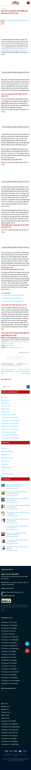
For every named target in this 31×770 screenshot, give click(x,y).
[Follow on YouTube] (20, 606)
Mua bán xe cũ (5, 400)
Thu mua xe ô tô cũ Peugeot (9, 677)
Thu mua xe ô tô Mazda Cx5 (9, 645)
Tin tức (3, 8)
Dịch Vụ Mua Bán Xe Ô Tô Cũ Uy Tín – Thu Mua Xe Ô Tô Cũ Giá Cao (17, 485)
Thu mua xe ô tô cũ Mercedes (10, 648)
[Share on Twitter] (14, 358)
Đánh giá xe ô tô (6, 454)
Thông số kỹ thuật (6, 467)
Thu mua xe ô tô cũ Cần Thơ (9, 426)
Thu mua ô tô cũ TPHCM (8, 414)
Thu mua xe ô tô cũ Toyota (9, 622)
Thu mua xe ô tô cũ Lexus (8, 666)
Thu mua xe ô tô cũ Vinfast (9, 663)
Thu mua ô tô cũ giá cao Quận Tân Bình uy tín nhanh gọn (17, 520)
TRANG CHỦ (8, 754)
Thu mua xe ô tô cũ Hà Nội (9, 432)
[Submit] (28, 386)
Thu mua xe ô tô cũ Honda (8, 628)
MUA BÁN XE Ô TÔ (7, 755)
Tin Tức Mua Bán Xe (7, 474)
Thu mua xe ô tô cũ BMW (8, 651)
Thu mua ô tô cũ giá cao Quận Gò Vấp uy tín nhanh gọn (17, 513)
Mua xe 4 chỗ (5, 409)
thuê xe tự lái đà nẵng (6, 558)
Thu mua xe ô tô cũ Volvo (8, 657)
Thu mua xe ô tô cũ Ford (8, 631)
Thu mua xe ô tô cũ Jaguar (9, 660)
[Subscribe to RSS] (14, 606)
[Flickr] (23, 606)
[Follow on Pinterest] (11, 606)
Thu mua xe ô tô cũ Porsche (9, 683)
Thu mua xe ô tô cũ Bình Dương (10, 420)
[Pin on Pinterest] (20, 358)
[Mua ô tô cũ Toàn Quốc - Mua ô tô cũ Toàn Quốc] (15, 3)
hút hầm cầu (15, 763)
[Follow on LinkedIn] (17, 606)
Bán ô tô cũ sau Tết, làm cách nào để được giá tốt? (8, 371)
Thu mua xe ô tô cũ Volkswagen (10, 680)
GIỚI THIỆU (15, 754)
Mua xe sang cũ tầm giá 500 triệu (12, 298)
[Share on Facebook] (11, 358)
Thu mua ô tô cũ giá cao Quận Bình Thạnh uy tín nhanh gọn (16, 533)
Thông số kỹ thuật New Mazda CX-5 (13, 301)
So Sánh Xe (4, 464)
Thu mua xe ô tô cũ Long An (9, 429)
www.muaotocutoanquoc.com (15, 592)
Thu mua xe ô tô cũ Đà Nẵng (9, 435)
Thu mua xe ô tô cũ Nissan (9, 669)
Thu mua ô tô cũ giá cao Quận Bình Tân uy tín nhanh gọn (17, 499)
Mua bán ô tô (5, 403)
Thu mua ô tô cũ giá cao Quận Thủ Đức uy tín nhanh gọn (17, 540)
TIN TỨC (26, 755)
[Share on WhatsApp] (8, 358)
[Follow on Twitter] (8, 606)
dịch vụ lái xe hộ (4, 555)
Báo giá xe (4, 448)
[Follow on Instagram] (5, 606)
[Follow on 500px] (26, 606)
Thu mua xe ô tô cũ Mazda (9, 643)
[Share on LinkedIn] (23, 358)
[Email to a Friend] (17, 358)
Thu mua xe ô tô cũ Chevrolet (9, 637)
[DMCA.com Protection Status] (6, 600)
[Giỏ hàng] (28, 3)
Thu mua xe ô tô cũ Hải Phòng (10, 438)
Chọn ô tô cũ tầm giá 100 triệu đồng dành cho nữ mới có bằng (23, 371)
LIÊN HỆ (16, 756)
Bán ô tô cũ (4, 397)
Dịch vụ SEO (15, 761)
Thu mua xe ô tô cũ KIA (8, 634)
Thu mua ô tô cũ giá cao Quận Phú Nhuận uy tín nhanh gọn (18, 506)
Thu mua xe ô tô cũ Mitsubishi (10, 640)
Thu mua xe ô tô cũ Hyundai (9, 625)
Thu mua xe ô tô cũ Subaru (9, 675)
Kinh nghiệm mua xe (7, 458)
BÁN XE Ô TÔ (22, 754)
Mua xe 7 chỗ (5, 412)
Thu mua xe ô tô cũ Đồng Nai (9, 417)
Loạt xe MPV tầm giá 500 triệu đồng (13, 295)
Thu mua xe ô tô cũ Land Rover (10, 672)
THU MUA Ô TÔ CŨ (18, 755)
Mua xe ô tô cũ (5, 461)
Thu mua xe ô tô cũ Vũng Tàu (9, 423)
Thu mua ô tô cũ (6, 406)
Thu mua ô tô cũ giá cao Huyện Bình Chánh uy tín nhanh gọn (16, 492)
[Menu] (2, 3)
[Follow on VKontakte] (2, 610)
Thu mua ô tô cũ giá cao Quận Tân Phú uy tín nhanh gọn (17, 526)
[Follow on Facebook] (2, 606)
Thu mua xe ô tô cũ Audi (8, 654)
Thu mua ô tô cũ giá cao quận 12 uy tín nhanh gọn (17, 547)
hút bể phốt (15, 766)
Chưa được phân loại (7, 451)
